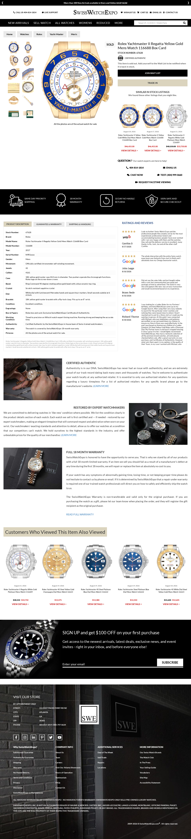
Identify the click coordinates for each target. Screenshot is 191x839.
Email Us (171, 167)
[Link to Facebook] (16, 737)
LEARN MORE (101, 385)
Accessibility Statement (150, 782)
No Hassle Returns (21, 772)
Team (58, 757)
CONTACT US (171, 12)
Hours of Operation (64, 772)
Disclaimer (18, 787)
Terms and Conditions (22, 777)
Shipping (17, 762)
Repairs (101, 762)
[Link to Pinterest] (42, 737)
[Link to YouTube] (59, 737)
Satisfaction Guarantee (23, 752)
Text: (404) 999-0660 (171, 175)
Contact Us (60, 787)
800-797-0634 (59, 725)
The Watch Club (147, 757)
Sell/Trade (102, 757)
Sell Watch (42, 22)
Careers (59, 762)
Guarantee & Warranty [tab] (49, 224)
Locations (102, 767)
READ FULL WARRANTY (80, 514)
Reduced (103, 22)
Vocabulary (145, 772)
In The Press (145, 762)
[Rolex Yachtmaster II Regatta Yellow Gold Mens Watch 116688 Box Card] (75, 80)
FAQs (58, 782)
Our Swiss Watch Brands (150, 752)
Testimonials (61, 777)
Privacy (16, 782)
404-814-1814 (30, 12)
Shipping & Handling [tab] (80, 224)
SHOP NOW (121, 3)
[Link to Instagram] (25, 737)
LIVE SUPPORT (51, 12)
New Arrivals (18, 22)
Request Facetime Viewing (154, 182)
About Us (60, 752)
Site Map (144, 777)
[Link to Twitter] (51, 737)
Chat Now (136, 175)
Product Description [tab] (17, 224)
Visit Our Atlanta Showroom (68, 767)
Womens (85, 22)
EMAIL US (156, 12)
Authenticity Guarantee (23, 757)
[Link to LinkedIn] (33, 737)
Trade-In (153, 83)
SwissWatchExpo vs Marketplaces (28, 792)
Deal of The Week (105, 752)
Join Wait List (152, 73)
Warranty (17, 767)
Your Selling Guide (148, 767)
